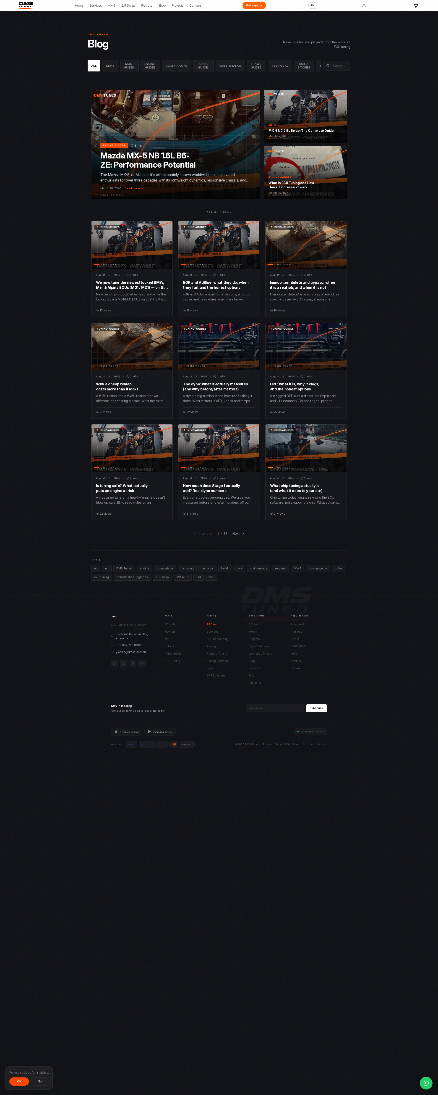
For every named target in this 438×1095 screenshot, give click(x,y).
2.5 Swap (128, 5)
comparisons (177, 65)
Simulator (255, 682)
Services (95, 5)
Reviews (254, 668)
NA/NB (169, 639)
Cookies (308, 744)
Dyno (210, 668)
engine (144, 568)
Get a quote (254, 5)
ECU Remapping (218, 639)
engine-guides (150, 65)
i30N (294, 653)
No (40, 1081)
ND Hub (170, 631)
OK (19, 1081)
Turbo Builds (173, 653)
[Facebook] (132, 663)
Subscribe (316, 708)
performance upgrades (132, 577)
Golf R (295, 639)
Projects (177, 5)
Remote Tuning (217, 653)
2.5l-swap (162, 577)
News (110, 65)
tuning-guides (203, 65)
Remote (146, 5)
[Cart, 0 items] (415, 5)
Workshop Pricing (260, 653)
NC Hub (170, 624)
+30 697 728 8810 (128, 645)
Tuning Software (218, 661)
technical (280, 65)
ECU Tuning (172, 661)
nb (107, 568)
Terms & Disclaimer (287, 744)
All (94, 65)
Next (236, 533)
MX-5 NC (183, 577)
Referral (296, 668)
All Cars (212, 624)
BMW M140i (298, 646)
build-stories (304, 65)
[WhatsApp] (114, 663)
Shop (162, 5)
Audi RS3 (297, 631)
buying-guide (318, 568)
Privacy (267, 744)
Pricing (211, 646)
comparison (165, 568)
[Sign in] (363, 5)
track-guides (256, 65)
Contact (195, 5)
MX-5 (111, 5)
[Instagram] (123, 663)
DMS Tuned (124, 568)
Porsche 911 (299, 624)
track (239, 568)
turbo (338, 568)
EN (313, 5)
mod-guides (129, 65)
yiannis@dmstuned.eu (131, 652)
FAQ (251, 675)
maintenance (230, 65)
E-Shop (254, 624)
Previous (205, 533)
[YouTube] (142, 663)
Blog (252, 661)
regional (280, 568)
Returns (322, 744)
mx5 (211, 577)
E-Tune (169, 646)
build (224, 568)
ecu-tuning (101, 577)
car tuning (187, 568)
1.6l (198, 577)
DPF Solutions (216, 675)
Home (79, 5)
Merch (253, 631)
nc (95, 568)
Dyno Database (259, 646)
